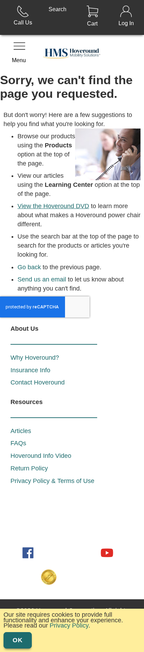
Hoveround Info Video (40, 455)
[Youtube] (107, 552)
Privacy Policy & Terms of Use (52, 480)
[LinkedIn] (48, 552)
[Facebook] (28, 552)
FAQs (18, 443)
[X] (87, 552)
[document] (72, 629)
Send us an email (41, 279)
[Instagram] (68, 552)
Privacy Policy (69, 625)
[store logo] (72, 54)
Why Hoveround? (34, 357)
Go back (29, 267)
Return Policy (29, 468)
